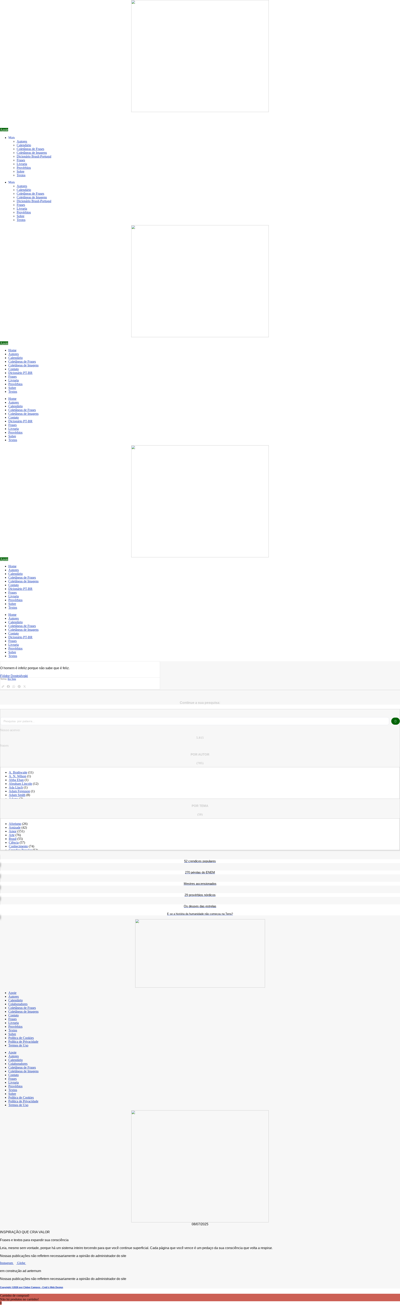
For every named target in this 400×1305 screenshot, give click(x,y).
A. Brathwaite (18, 772)
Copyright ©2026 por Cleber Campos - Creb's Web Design (31, 1287)
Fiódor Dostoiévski (14, 676)
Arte (12, 835)
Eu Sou (12, 679)
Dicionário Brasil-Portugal (34, 156)
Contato (13, 369)
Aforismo (15, 823)
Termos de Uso (18, 1045)
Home (12, 350)
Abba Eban (16, 780)
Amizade (15, 827)
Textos (21, 175)
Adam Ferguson (19, 791)
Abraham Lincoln (20, 783)
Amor (12, 831)
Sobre (20, 171)
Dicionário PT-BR (20, 373)
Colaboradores (18, 1004)
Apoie (12, 993)
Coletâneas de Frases (30, 149)
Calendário (24, 145)
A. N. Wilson (17, 776)
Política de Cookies (21, 1038)
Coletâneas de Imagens (32, 152)
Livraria (22, 164)
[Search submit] (395, 721)
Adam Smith (17, 795)
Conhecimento (18, 846)
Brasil (12, 839)
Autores (22, 141)
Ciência (14, 842)
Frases (21, 160)
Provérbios (24, 167)
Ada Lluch (16, 787)
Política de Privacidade (23, 1041)
